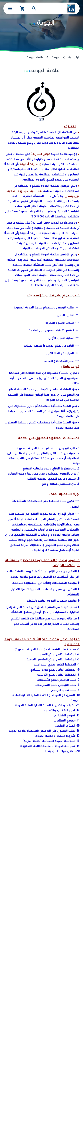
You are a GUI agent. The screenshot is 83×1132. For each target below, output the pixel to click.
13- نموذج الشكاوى (67, 715)
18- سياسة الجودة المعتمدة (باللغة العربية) (51, 741)
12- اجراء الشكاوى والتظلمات (61, 710)
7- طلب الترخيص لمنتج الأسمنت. (58, 679)
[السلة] (22, 8)
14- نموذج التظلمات (66, 720)
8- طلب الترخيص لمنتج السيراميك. (57, 684)
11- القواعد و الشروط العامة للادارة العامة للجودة (47, 705)
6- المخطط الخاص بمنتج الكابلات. (58, 674)
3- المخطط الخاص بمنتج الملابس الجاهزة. (53, 659)
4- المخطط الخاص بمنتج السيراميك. (56, 664)
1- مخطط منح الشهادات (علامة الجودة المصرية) (47, 649)
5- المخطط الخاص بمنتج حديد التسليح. (55, 669)
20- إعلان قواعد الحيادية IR (62, 751)
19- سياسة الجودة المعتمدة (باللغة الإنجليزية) (50, 746)
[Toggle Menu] (10, 8)
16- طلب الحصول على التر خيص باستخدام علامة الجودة (44, 730)
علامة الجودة (35, 57)
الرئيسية (74, 57)
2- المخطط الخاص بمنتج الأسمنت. (57, 654)
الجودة (56, 57)
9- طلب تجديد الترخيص (65, 690)
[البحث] (34, 8)
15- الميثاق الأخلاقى (67, 725)
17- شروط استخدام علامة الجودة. (57, 735)
